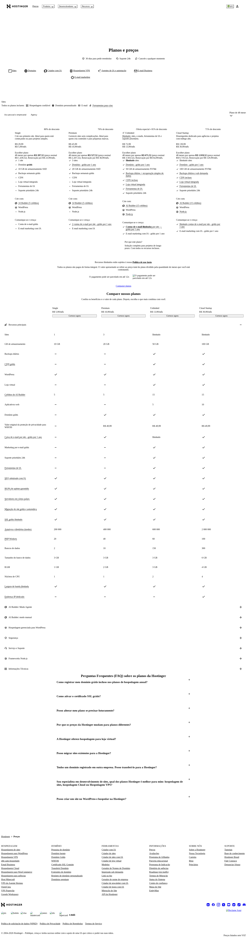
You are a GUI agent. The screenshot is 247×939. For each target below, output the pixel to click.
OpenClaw (6, 887)
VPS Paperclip (7, 890)
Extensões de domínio (61, 872)
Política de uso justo (142, 262)
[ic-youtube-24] (228, 904)
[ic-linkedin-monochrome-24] (208, 904)
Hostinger (5, 836)
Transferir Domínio (60, 868)
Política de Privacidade (50, 923)
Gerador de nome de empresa (115, 879)
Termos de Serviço (93, 923)
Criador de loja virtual (111, 861)
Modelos (105, 864)
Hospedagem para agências (13, 876)
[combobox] (237, 114)
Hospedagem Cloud (10, 868)
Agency (34, 115)
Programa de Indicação (159, 864)
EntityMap (154, 890)
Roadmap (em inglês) (159, 872)
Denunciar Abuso (232, 864)
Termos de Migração (158, 876)
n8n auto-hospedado (10, 861)
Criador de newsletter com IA (115, 883)
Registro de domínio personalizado (67, 876)
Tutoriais (228, 849)
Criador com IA (109, 849)
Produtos (46, 6)
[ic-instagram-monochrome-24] (218, 904)
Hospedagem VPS (9, 857)
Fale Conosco (230, 861)
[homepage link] (17, 6)
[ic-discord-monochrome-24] (244, 904)
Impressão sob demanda (112, 872)
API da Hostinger (109, 894)
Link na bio (107, 876)
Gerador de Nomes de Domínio (116, 868)
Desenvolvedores (66, 6)
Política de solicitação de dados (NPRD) (19, 923)
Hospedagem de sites (10, 849)
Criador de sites (109, 853)
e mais (72, 914)
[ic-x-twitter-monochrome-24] (223, 904)
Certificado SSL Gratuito (62, 864)
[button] (123, 682)
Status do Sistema (157, 879)
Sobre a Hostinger (197, 849)
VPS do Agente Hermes (12, 883)
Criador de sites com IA (112, 857)
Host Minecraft (8, 879)
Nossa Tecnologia (197, 853)
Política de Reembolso (73, 923)
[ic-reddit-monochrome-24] (234, 904)
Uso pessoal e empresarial (15, 115)
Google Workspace (9, 894)
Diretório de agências (158, 868)
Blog (191, 861)
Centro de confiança (158, 883)
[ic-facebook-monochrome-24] (213, 904)
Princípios (193, 864)
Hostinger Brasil (231, 857)
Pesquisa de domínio (60, 849)
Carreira (192, 857)
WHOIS (55, 861)
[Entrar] (237, 6)
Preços (35, 6)
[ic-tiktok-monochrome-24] (239, 904)
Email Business (8, 864)
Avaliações (154, 853)
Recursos (86, 6)
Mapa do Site (155, 887)
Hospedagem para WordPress (14, 853)
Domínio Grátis (58, 857)
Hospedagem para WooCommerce (16, 872)
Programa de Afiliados (159, 857)
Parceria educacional (158, 861)
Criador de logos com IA (113, 887)
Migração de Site (109, 890)
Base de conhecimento (234, 853)
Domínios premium (60, 879)
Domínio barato (58, 853)
